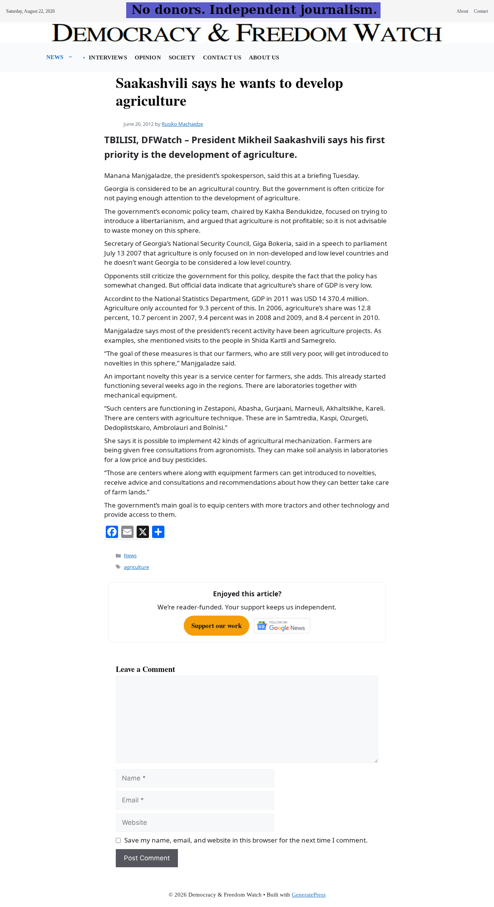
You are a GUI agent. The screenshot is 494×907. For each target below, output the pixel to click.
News (55, 57)
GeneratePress (309, 895)
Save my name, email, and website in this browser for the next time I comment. (246, 840)
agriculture (136, 566)
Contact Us (222, 57)
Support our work (216, 625)
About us (264, 57)
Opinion (148, 57)
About (462, 11)
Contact (481, 11)
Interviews (108, 57)
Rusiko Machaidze (182, 123)
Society (182, 57)
